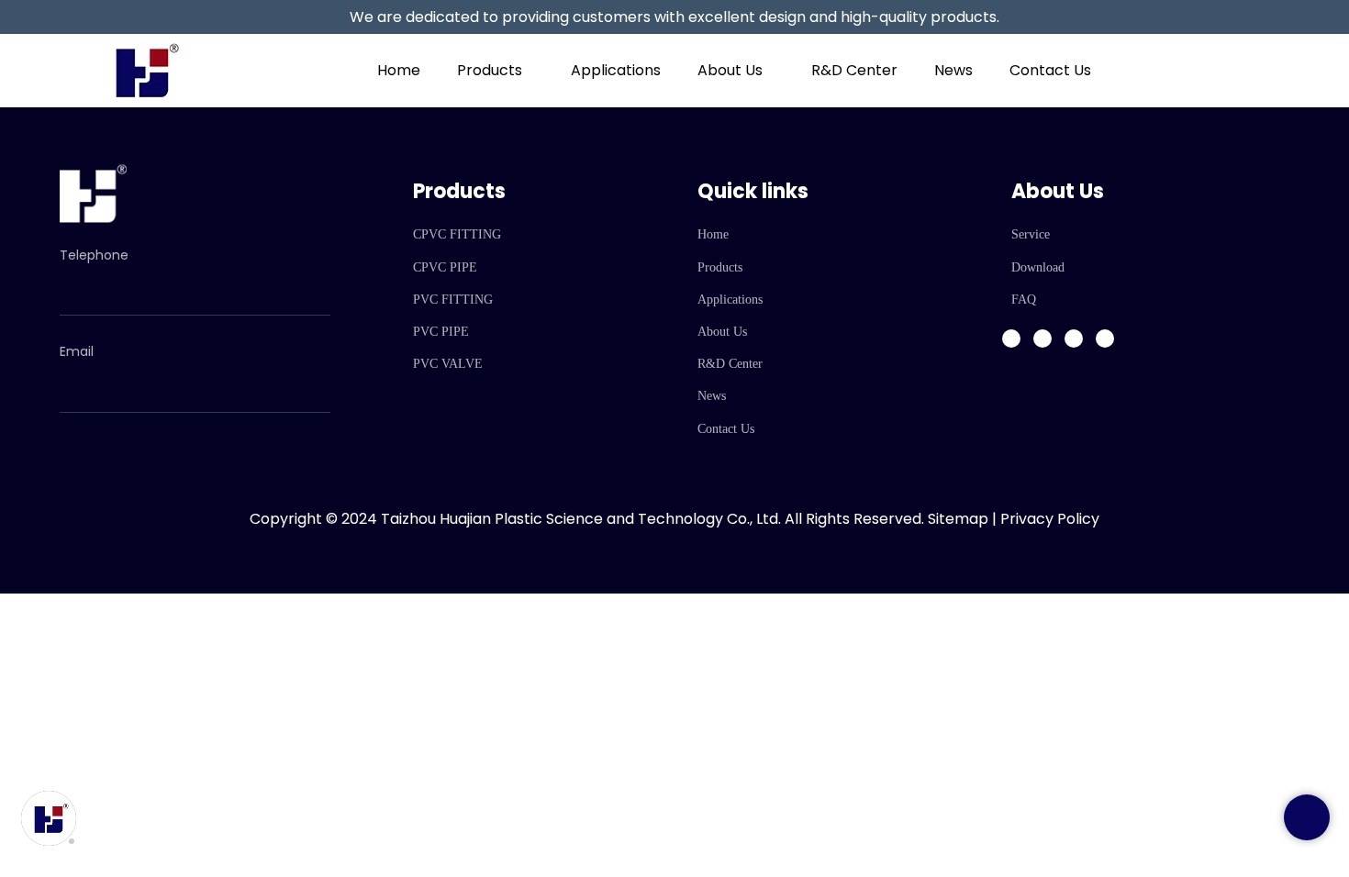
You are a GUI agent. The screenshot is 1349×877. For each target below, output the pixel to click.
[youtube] (1105, 338)
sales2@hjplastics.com (154, 376)
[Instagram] (1042, 338)
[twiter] (1074, 338)
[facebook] (1011, 338)
